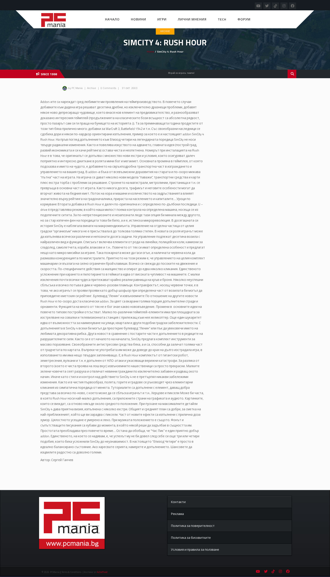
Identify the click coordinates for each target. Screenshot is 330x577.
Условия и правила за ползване (195, 549)
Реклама (177, 513)
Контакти (178, 501)
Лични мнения (192, 19)
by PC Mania (75, 88)
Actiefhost (102, 572)
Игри (162, 19)
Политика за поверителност (193, 525)
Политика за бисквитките (191, 537)
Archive (165, 31)
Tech (222, 19)
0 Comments (108, 88)
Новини (138, 19)
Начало (112, 19)
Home (150, 51)
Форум (244, 19)
